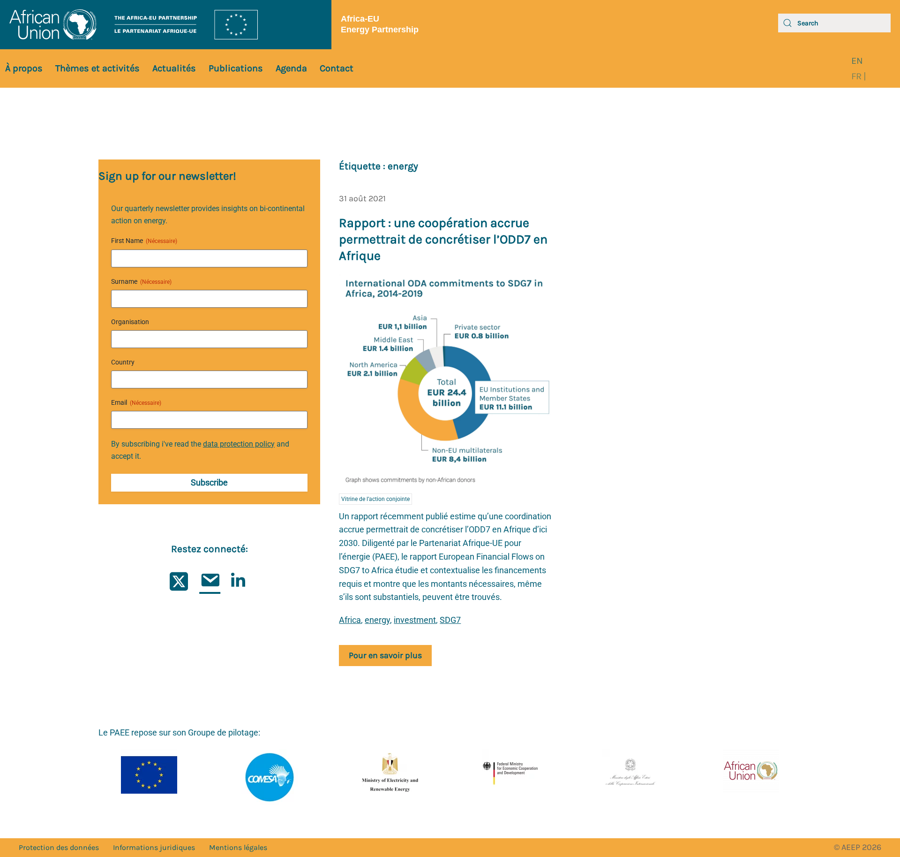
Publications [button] (236, 68)
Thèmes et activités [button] (97, 68)
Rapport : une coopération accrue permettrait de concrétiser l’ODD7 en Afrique (443, 239)
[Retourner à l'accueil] (165, 24)
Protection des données (59, 847)
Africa (350, 620)
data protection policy (239, 444)
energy (377, 620)
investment (415, 620)
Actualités (174, 68)
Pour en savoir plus (385, 655)
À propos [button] (24, 68)
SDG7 (450, 620)
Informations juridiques (154, 847)
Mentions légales (238, 847)
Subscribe (209, 482)
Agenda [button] (291, 68)
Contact (336, 68)
